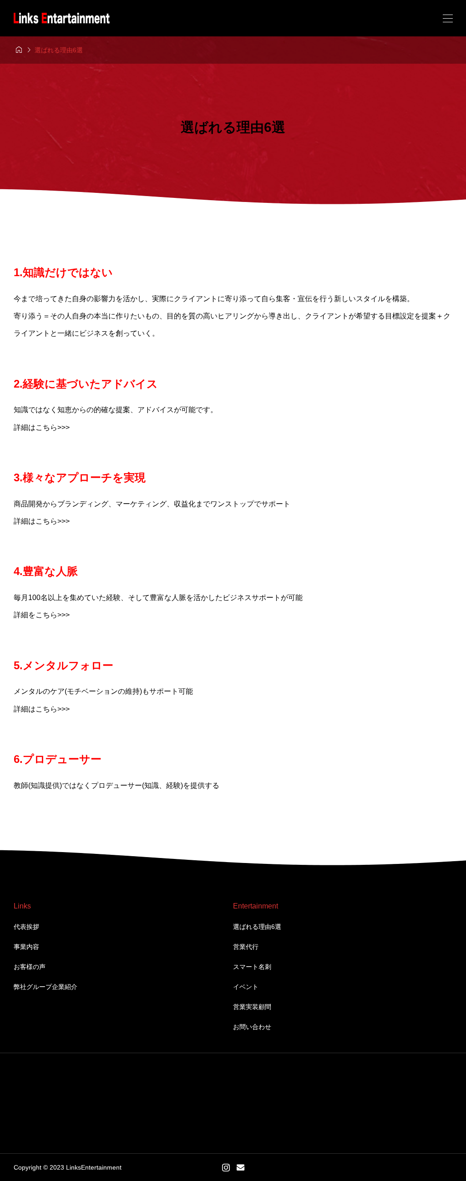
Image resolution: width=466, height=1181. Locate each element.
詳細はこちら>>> (42, 427)
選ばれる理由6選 (257, 926)
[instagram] (226, 1167)
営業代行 (245, 946)
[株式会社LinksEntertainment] (62, 18)
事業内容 (26, 946)
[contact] (240, 1167)
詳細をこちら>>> (42, 615)
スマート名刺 (252, 966)
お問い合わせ (252, 1026)
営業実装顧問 (252, 1006)
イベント (245, 986)
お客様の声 (30, 966)
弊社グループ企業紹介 (45, 986)
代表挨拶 (26, 926)
